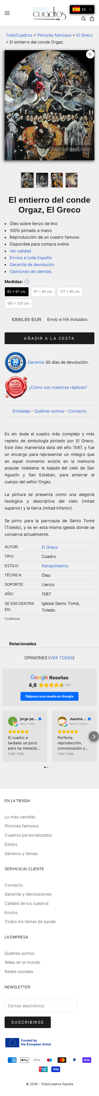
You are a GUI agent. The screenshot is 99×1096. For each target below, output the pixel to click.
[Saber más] (26, 281)
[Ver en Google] (12, 721)
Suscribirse (27, 1022)
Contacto (77, 411)
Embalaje (21, 411)
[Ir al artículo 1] (27, 180)
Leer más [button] (16, 753)
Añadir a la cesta (49, 338)
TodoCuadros (19, 35)
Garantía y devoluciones (28, 894)
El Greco (84, 35)
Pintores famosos (54, 35)
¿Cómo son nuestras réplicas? (58, 387)
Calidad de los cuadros (27, 903)
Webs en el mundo (22, 962)
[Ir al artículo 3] (56, 180)
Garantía (36, 362)
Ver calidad (20, 251)
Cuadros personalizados (28, 835)
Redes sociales (19, 971)
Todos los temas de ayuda (30, 921)
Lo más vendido (20, 817)
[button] (5, 736)
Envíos (11, 912)
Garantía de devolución (32, 264)
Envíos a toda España (31, 257)
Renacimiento (55, 565)
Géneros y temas (21, 853)
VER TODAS (61, 657)
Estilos (11, 844)
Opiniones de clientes (30, 271)
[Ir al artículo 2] (42, 180)
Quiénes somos (49, 411)
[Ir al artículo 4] (71, 180)
